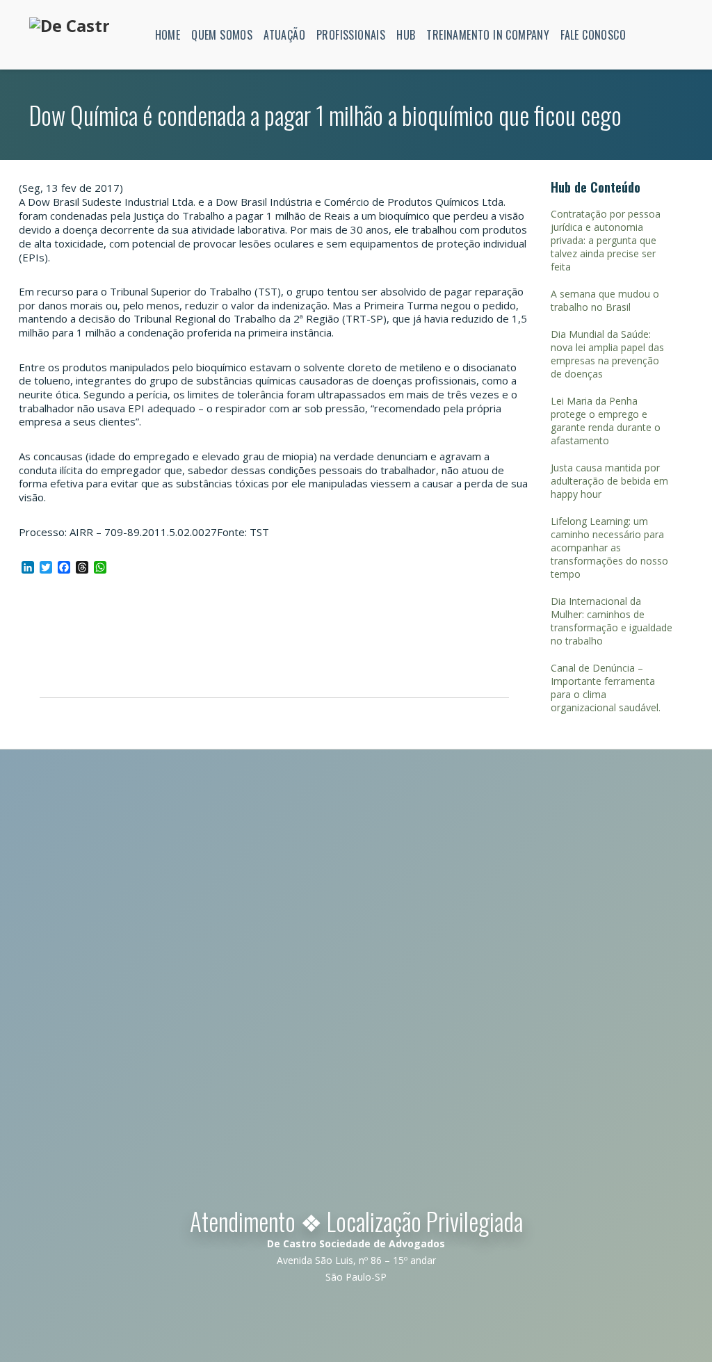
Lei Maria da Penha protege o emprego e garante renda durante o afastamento (606, 420)
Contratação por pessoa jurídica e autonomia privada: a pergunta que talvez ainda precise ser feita (606, 240)
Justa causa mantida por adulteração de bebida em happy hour (609, 481)
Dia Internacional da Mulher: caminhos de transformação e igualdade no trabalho (611, 620)
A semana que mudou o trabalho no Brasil (605, 300)
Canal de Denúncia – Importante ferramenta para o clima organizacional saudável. (606, 687)
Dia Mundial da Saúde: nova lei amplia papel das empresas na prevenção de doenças (607, 353)
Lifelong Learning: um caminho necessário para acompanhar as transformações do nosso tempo (609, 547)
